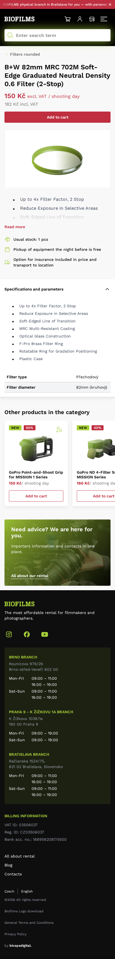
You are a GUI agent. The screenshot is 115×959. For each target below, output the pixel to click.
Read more (14, 227)
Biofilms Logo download (24, 911)
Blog (8, 865)
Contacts (13, 874)
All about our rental (29, 575)
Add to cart (57, 117)
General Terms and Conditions (29, 923)
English (27, 891)
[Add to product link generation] (58, 429)
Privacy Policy (15, 934)
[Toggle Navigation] (104, 19)
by (18, 946)
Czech (9, 891)
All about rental (19, 856)
